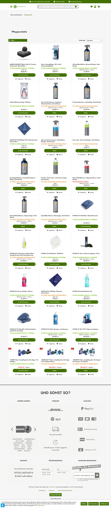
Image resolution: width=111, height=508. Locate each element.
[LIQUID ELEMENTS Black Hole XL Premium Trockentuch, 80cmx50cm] (24, 53)
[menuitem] (11, 7)
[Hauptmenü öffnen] (11, 7)
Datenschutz (42, 490)
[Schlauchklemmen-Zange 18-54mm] (24, 91)
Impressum (52, 490)
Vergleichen (20, 79)
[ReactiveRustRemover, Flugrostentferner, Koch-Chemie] (87, 166)
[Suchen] (76, 6)
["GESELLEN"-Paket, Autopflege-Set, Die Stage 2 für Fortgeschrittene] (55, 352)
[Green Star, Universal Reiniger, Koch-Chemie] (87, 128)
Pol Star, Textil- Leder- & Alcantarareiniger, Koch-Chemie (54, 178)
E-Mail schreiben (23, 476)
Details (54, 113)
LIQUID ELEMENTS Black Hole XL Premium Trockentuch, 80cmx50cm (23, 65)
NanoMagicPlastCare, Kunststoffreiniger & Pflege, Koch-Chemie (22, 178)
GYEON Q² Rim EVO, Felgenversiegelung (85, 329)
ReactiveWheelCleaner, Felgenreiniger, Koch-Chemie (23, 216)
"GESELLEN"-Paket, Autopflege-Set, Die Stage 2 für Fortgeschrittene (55, 360)
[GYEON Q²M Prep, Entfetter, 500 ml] (24, 280)
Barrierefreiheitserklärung (65, 490)
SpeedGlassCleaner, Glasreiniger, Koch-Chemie (55, 216)
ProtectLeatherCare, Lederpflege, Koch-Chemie (87, 102)
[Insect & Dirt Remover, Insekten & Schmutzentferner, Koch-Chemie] (55, 91)
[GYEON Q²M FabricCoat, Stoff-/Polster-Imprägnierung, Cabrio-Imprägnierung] (24, 242)
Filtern (13, 40)
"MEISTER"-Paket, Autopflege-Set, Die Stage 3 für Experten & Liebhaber (87, 360)
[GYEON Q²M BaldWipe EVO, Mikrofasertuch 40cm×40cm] (24, 128)
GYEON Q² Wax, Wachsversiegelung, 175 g (86, 253)
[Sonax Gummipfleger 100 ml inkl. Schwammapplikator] (55, 53)
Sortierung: (82, 40)
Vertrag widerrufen (55, 495)
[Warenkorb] (98, 6)
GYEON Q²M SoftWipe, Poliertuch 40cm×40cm (51, 292)
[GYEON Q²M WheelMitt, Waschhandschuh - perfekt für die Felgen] (24, 318)
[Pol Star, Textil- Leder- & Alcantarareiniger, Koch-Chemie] (55, 166)
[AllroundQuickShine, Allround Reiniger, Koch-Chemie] (87, 53)
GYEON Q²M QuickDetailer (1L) (82, 291)
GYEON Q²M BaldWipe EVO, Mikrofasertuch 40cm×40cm (23, 140)
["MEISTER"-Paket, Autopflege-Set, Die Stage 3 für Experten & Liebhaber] (87, 352)
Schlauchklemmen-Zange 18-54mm (20, 102)
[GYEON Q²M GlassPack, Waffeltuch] (55, 242)
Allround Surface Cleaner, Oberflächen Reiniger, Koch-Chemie (53, 140)
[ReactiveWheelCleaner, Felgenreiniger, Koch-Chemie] (24, 204)
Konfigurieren (104, 504)
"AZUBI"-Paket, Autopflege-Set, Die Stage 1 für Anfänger (24, 360)
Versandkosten (52, 487)
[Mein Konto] (95, 6)
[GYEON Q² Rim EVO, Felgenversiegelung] (87, 318)
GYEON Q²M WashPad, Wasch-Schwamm (85, 216)
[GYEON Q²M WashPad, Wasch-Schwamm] (87, 204)
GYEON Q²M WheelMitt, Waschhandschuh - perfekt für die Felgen (23, 330)
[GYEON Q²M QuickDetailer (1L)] (87, 280)
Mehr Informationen (40, 505)
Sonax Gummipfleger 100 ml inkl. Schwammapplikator (51, 65)
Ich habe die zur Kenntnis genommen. (89, 479)
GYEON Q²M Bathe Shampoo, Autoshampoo (54, 329)
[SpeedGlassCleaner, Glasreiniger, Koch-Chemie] (55, 204)
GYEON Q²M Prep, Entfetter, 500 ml (21, 291)
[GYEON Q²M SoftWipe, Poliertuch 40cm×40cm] (55, 280)
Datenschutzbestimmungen (91, 479)
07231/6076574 (23, 472)
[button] (3, 505)
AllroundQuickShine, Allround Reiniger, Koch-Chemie (86, 65)
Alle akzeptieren (93, 504)
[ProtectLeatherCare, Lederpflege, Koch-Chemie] (87, 91)
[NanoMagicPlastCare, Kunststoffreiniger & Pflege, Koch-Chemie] (24, 166)
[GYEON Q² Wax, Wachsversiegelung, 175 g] (87, 242)
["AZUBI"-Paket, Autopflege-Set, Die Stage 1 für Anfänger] (24, 352)
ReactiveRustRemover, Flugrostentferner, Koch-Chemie (87, 178)
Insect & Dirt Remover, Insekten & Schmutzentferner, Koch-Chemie (51, 103)
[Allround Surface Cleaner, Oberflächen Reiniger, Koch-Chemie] (55, 128)
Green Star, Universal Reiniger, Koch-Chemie (86, 140)
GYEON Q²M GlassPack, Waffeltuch (52, 253)
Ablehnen (84, 504)
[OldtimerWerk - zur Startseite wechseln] (19, 7)
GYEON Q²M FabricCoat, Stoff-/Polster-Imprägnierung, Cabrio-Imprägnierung (22, 254)
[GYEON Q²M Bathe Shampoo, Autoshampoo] (55, 318)
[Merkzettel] (91, 6)
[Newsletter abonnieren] (96, 475)
